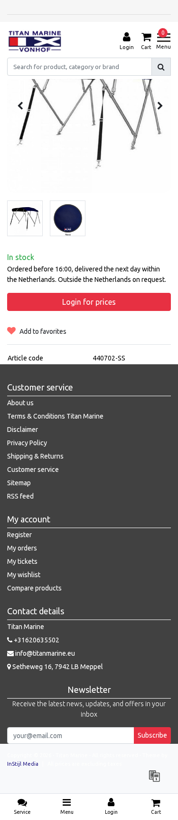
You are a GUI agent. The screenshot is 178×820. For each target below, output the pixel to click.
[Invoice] (156, 780)
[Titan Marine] (35, 41)
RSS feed (20, 496)
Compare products (34, 588)
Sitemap (19, 483)
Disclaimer (22, 429)
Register (19, 535)
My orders (22, 548)
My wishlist (23, 575)
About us (20, 403)
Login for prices (89, 302)
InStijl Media (22, 764)
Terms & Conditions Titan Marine (55, 416)
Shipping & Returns (35, 456)
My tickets (22, 561)
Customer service (33, 469)
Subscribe (152, 735)
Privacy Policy (27, 443)
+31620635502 (35, 640)
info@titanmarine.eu (45, 653)
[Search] (161, 66)
